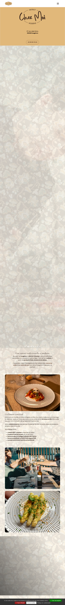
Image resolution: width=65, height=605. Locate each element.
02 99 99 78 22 (32, 42)
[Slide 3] (32, 346)
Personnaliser (31, 603)
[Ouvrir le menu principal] (58, 3)
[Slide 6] (39, 346)
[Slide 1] (27, 346)
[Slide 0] (25, 346)
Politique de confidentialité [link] (43, 602)
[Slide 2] (29, 346)
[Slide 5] (37, 346)
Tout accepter (56, 600)
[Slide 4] (35, 346)
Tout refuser (21, 603)
